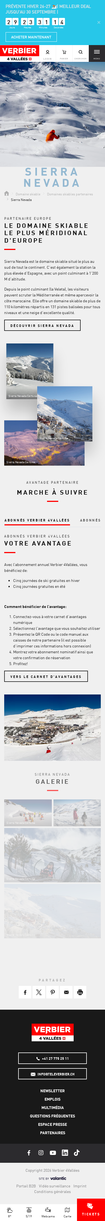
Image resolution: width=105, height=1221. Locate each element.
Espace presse (52, 1124)
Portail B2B (26, 1186)
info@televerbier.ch (55, 1074)
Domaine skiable (28, 193)
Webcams (48, 1215)
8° (9, 1215)
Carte (67, 1215)
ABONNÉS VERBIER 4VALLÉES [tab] (37, 520)
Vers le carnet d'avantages (46, 676)
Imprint (80, 1186)
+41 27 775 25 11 (55, 1058)
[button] (25, 992)
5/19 (29, 1215)
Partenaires (52, 1132)
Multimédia (52, 1107)
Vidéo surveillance (54, 1186)
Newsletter (52, 1090)
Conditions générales (52, 1191)
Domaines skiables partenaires (70, 193)
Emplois (52, 1099)
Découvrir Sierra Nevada (42, 325)
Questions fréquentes (52, 1116)
